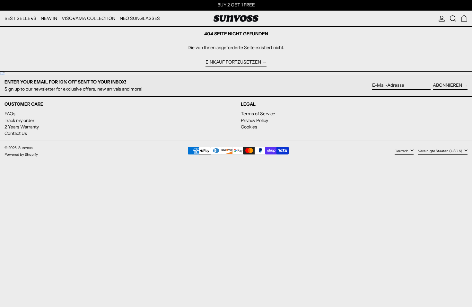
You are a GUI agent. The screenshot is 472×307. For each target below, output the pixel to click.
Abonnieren (447, 85)
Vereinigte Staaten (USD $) (440, 151)
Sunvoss (25, 147)
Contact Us (15, 133)
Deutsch (402, 151)
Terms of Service (258, 114)
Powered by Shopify (21, 154)
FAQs (9, 114)
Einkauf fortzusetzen (233, 62)
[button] (453, 18)
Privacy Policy (254, 120)
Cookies (249, 127)
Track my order (19, 120)
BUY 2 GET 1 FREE (236, 5)
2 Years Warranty (21, 127)
